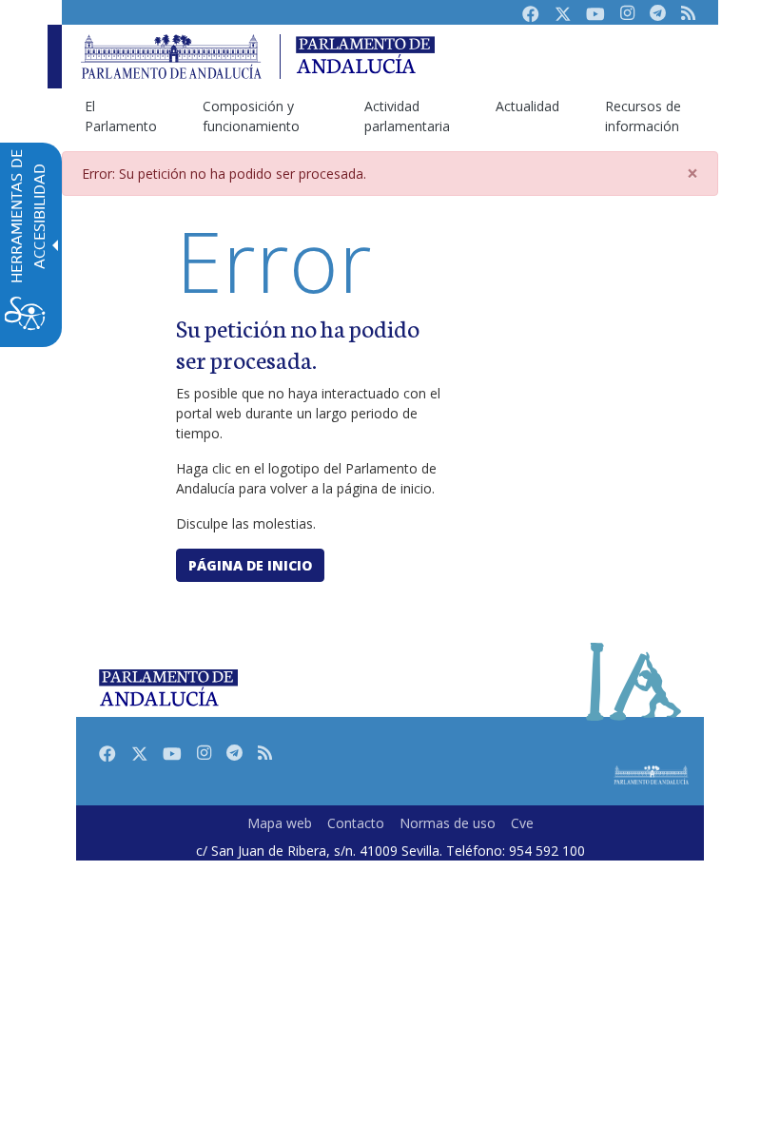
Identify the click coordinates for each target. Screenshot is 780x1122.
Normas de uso (448, 823)
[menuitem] (280, 823)
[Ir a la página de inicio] (171, 56)
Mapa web (279, 823)
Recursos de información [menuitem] (643, 116)
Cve (522, 823)
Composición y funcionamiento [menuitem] (251, 116)
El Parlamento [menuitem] (121, 116)
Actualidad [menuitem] (527, 106)
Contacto (355, 823)
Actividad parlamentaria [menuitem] (407, 116)
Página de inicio (250, 565)
